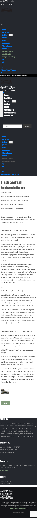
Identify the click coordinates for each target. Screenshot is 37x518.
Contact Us (5, 49)
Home (4, 29)
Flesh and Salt (11, 182)
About (4, 40)
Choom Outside (7, 46)
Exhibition (5, 32)
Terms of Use (15, 174)
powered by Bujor (18, 512)
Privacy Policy (5, 70)
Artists (4, 35)
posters (4, 38)
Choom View (6, 43)
